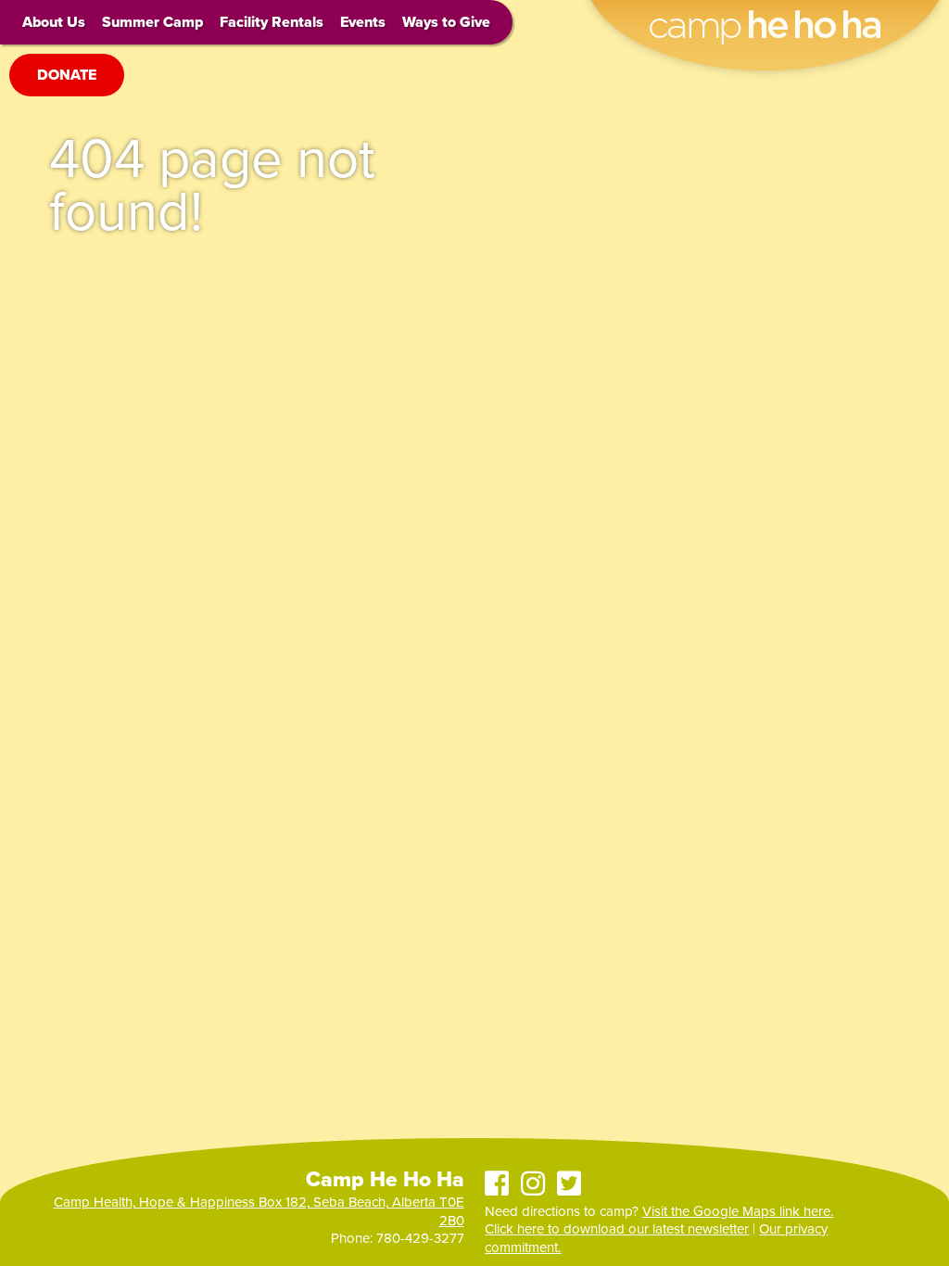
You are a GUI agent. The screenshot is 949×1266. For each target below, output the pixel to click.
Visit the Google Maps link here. (737, 1211)
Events (363, 22)
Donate (66, 75)
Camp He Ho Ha (765, 15)
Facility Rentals (271, 22)
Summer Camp (152, 22)
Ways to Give (446, 22)
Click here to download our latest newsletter (617, 1229)
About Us (53, 22)
